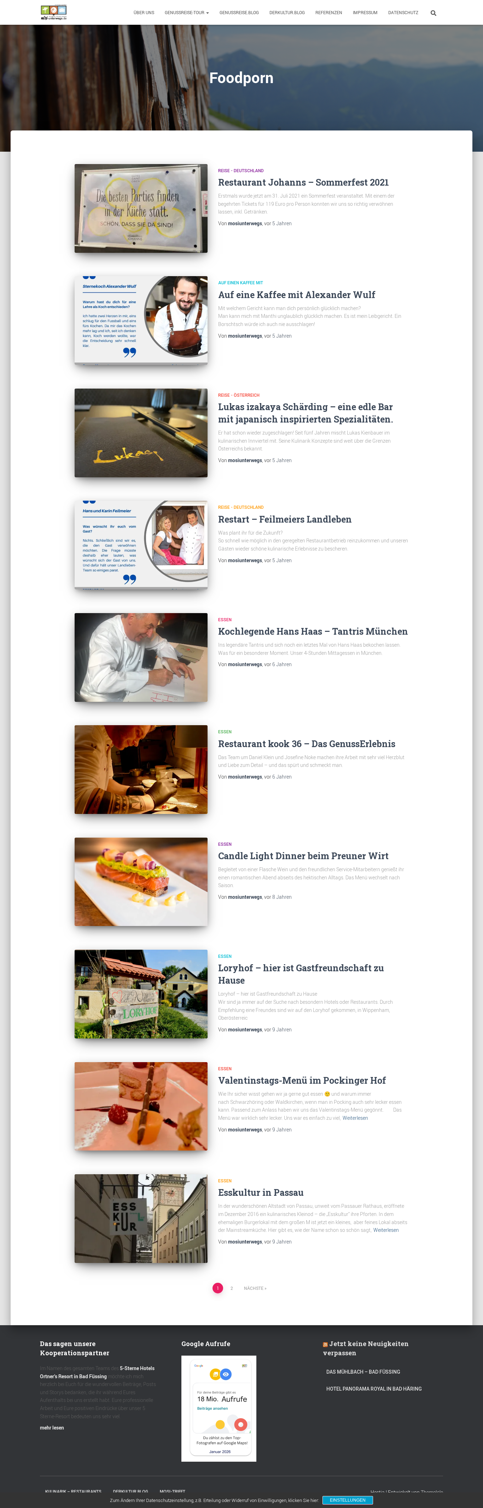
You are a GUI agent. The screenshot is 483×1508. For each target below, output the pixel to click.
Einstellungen (348, 1500)
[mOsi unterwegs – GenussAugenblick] (54, 12)
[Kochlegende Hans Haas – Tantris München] (141, 657)
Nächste (253, 1288)
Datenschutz (403, 12)
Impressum (365, 12)
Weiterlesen (355, 1117)
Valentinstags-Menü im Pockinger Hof (302, 1080)
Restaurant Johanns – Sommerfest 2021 (303, 182)
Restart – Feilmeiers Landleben (285, 519)
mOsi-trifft (172, 1491)
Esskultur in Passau (261, 1192)
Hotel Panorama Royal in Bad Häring (374, 1389)
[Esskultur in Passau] (141, 1218)
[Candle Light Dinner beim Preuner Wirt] (141, 882)
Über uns (144, 12)
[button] (207, 12)
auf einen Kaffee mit (240, 282)
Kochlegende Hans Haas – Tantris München (313, 631)
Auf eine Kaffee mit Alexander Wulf (297, 295)
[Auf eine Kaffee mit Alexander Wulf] (141, 320)
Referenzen (328, 12)
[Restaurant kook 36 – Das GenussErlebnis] (141, 769)
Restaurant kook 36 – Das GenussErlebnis (306, 744)
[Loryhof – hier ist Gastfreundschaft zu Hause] (141, 994)
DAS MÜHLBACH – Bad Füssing (363, 1372)
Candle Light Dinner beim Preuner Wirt (303, 856)
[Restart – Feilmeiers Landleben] (141, 545)
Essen (225, 619)
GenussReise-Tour (185, 12)
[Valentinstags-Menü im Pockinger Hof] (141, 1106)
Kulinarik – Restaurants (73, 1491)
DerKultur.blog (287, 12)
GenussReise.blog (239, 12)
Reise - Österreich (239, 395)
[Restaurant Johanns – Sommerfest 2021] (141, 208)
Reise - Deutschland (241, 170)
